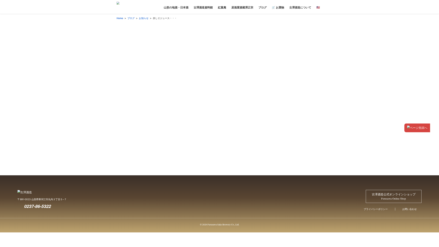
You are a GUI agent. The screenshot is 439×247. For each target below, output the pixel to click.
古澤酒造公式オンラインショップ (394, 196)
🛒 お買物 (278, 7)
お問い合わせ (409, 209)
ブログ (262, 7)
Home (120, 18)
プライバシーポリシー (376, 209)
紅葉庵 (222, 7)
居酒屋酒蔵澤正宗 (242, 7)
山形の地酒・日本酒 (176, 7)
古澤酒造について (300, 7)
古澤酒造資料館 (203, 7)
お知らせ (144, 18)
